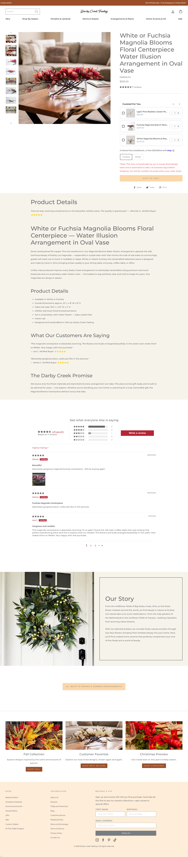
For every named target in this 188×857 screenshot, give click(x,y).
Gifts (7, 815)
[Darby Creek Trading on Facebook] (103, 840)
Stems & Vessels (91, 19)
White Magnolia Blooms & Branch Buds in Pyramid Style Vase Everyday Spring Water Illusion (152, 138)
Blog (52, 811)
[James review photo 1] (38, 479)
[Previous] (11, 33)
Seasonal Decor (12, 797)
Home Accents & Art (156, 19)
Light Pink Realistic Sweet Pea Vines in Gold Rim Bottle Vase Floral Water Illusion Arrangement (152, 111)
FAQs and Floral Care (59, 806)
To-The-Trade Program (15, 829)
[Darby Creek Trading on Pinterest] (109, 840)
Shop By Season (30, 19)
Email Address (104, 820)
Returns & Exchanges (59, 824)
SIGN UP (126, 833)
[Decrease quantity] (171, 113)
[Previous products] (173, 104)
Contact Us (55, 838)
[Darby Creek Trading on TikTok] (115, 840)
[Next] (11, 122)
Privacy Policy (56, 833)
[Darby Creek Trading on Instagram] (97, 840)
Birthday (132, 809)
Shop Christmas (154, 766)
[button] (126, 87)
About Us (54, 797)
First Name (102, 809)
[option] (65, 78)
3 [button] (95, 545)
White (138, 157)
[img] (38, 455)
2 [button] (90, 545)
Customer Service (58, 815)
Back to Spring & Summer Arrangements (96, 686)
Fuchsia (126, 157)
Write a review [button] (137, 433)
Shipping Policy (57, 820)
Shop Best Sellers (94, 766)
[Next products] (179, 104)
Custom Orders (12, 824)
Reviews (54, 802)
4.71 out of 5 (58, 432)
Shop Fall (34, 769)
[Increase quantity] (178, 113)
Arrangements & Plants (122, 19)
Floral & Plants (11, 811)
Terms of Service (57, 829)
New (8, 19)
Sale (180, 19)
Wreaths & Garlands (60, 19)
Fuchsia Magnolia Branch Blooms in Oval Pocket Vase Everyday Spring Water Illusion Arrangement (152, 125)
